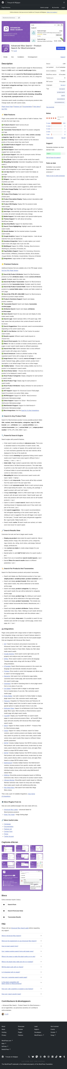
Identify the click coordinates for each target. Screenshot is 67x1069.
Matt (4, 1043)
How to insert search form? (10, 946)
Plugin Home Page (7, 106)
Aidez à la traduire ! (52, 12)
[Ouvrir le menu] (64, 2)
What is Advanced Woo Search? (11, 936)
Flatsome (7, 701)
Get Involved (55, 1026)
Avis (12, 57)
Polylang (6, 671)
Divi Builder (7, 688)
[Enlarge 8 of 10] (26, 863)
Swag (53, 1035)
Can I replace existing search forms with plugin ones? (18, 951)
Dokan (6, 730)
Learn (36, 1026)
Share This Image (9, 814)
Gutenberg (7, 683)
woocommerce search (60, 102)
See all (63, 138)
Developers (37, 1032)
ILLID (15, 51)
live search (62, 89)
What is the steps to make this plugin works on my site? (18, 956)
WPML (6, 659)
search (63, 95)
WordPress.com (7, 1040)
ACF (5, 644)
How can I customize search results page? (14, 977)
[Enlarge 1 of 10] (12, 847)
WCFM (6, 743)
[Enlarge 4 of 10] (12, 855)
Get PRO (4, 109)
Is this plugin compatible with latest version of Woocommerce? (12, 982)
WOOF (6, 725)
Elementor (7, 676)
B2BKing (6, 775)
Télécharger (60, 48)
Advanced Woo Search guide (20, 928)
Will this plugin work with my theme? (12, 967)
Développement (32, 57)
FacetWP (7, 716)
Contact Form (8, 831)
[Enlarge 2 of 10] (26, 847)
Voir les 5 (63, 85)
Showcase (21, 1026)
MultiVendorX (8, 763)
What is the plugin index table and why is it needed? (17, 962)
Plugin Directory (6, 7)
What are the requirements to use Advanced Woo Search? (19, 941)
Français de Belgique (11, 1057)
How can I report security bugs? (11, 994)
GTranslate (7, 666)
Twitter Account (9, 836)
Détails (5, 57)
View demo (36, 106)
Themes (20, 1029)
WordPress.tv (39, 1035)
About (3, 1026)
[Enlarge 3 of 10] (41, 847)
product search (61, 92)
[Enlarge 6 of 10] (41, 855)
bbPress (5, 1046)
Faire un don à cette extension (55, 176)
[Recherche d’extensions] (19, 17)
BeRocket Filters (9, 708)
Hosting (4, 1032)
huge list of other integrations (30, 410)
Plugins (20, 1032)
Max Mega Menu (9, 787)
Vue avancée (50, 107)
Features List (18, 106)
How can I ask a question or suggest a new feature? (17, 989)
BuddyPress (6, 1049)
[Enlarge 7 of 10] (12, 863)
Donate (54, 1032)
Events (53, 1029)
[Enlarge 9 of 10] (41, 863)
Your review (49, 138)
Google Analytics (9, 654)
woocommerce (61, 99)
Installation (20, 57)
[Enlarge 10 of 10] (41, 871)
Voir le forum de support (53, 157)
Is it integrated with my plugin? (11, 972)
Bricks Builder (8, 696)
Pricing (6, 834)
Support (63, 57)
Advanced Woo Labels (11, 809)
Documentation (27, 106)
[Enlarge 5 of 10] (26, 855)
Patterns (20, 1035)
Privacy (4, 1035)
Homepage (7, 824)
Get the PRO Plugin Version (10, 270)
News (3, 1029)
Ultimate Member (9, 780)
